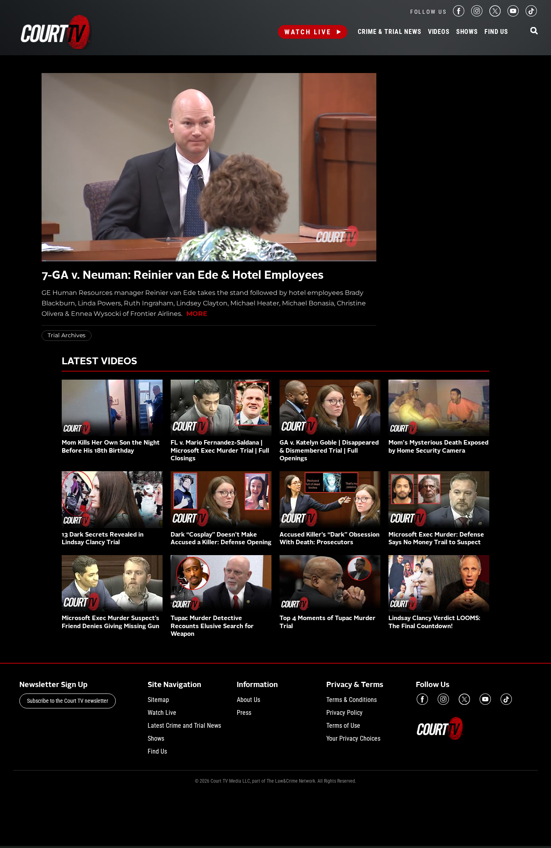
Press (244, 712)
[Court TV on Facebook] (458, 14)
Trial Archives (67, 335)
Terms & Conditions (351, 700)
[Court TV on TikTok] (531, 14)
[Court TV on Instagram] (476, 14)
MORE (196, 313)
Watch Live (307, 32)
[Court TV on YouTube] (513, 14)
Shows (467, 32)
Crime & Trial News (389, 32)
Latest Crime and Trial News (184, 725)
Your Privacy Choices (353, 738)
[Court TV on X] (495, 14)
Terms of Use (343, 725)
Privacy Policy (344, 712)
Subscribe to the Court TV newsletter (67, 701)
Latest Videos (99, 362)
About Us (248, 700)
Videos (439, 32)
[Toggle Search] (534, 31)
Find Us (496, 32)
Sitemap (158, 700)
